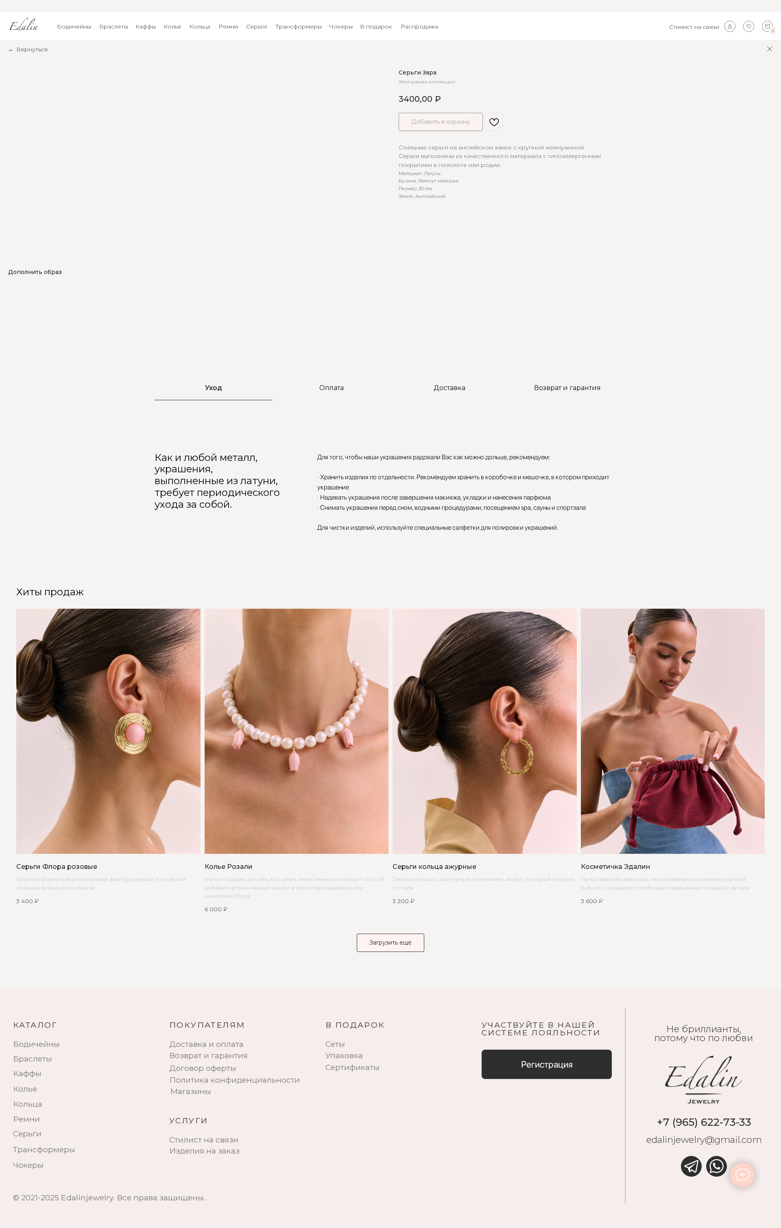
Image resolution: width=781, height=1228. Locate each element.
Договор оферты (202, 1068)
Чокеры (341, 26)
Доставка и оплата (206, 1044)
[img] (691, 1166)
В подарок (376, 26)
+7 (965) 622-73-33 (704, 1122)
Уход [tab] (213, 388)
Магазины (190, 1091)
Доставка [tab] (449, 388)
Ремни (228, 26)
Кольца (199, 26)
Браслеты (113, 26)
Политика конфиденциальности (234, 1080)
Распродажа (419, 26)
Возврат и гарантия (208, 1055)
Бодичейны (74, 26)
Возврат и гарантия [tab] (567, 388)
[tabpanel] (390, 492)
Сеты (335, 1044)
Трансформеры (298, 26)
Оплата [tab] (331, 388)
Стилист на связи (694, 27)
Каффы (145, 26)
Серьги (256, 26)
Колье (172, 26)
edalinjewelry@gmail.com (704, 1139)
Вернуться (32, 49)
